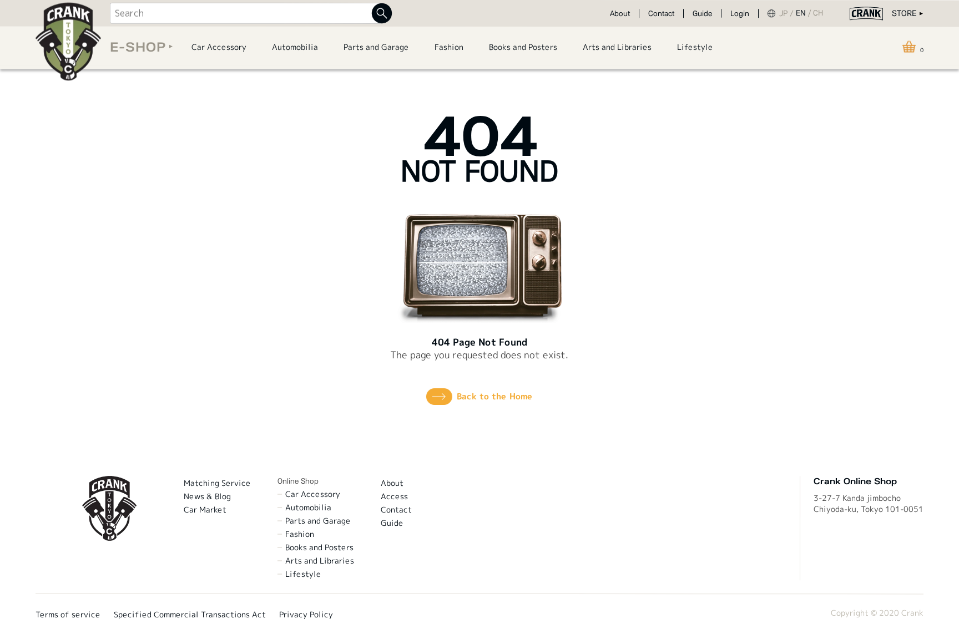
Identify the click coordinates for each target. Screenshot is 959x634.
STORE (904, 13)
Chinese (820, 13)
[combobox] (246, 13)
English (804, 13)
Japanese (787, 13)
